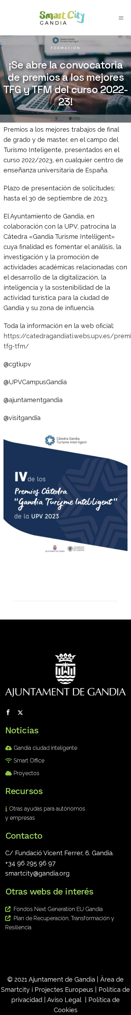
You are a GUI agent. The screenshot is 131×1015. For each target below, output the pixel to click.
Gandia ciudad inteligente (45, 748)
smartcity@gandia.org (37, 873)
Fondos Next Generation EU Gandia (58, 909)
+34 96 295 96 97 (30, 863)
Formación (66, 48)
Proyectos (26, 773)
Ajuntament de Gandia (62, 979)
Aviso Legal (64, 999)
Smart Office (29, 760)
